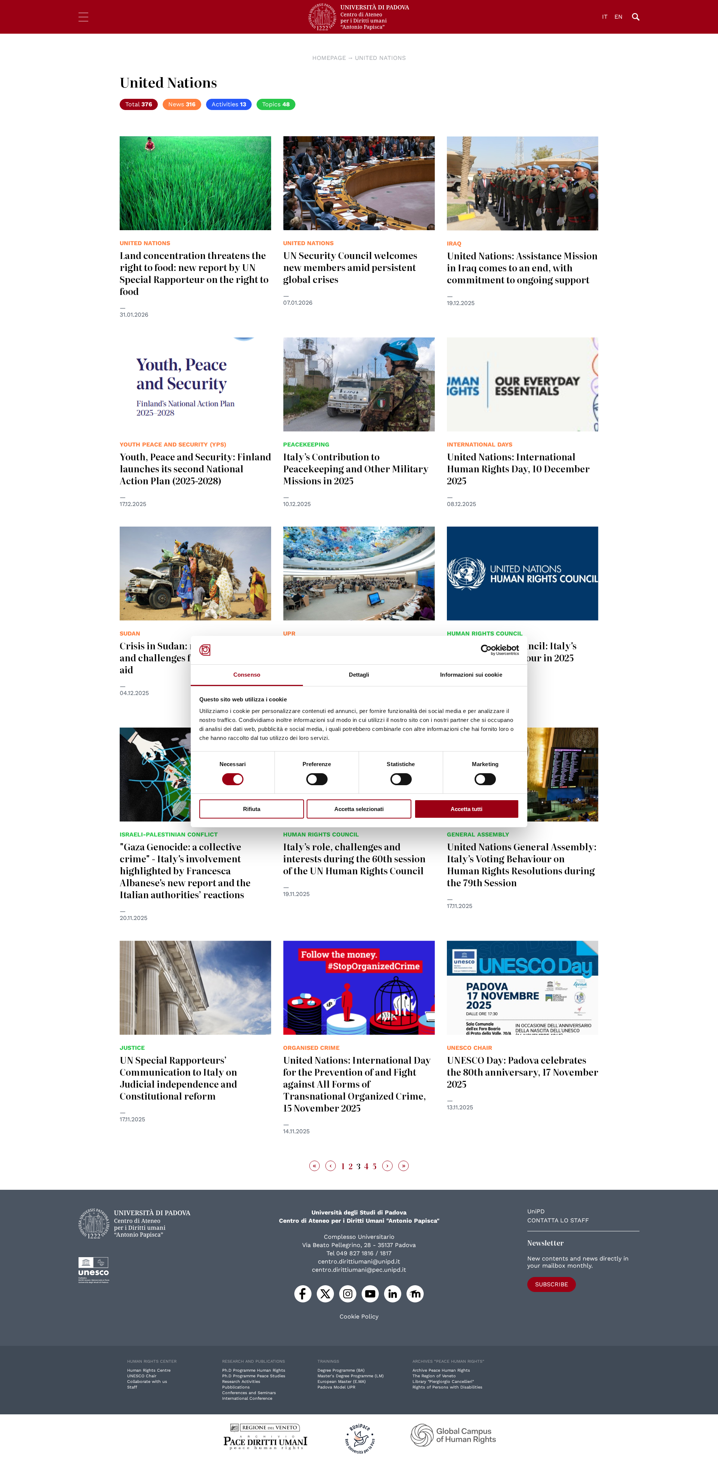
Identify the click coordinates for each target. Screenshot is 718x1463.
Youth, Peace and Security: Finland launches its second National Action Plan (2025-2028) (195, 468)
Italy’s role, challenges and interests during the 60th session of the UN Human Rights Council (354, 858)
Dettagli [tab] (359, 674)
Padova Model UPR (336, 1387)
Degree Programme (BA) (341, 1370)
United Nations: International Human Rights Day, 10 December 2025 (518, 468)
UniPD (536, 1211)
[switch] (317, 779)
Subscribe (551, 1284)
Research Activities (241, 1381)
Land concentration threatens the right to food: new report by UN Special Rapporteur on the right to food (194, 273)
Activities (229, 104)
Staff (132, 1387)
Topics (276, 104)
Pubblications (236, 1387)
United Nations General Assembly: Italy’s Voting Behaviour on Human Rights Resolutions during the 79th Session (521, 864)
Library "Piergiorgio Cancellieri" (443, 1381)
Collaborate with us (147, 1381)
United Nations (380, 57)
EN (618, 16)
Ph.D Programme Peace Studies (253, 1376)
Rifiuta (251, 809)
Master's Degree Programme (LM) (350, 1376)
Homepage (329, 57)
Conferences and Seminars (249, 1392)
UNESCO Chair (141, 1376)
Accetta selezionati (359, 809)
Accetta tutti (466, 809)
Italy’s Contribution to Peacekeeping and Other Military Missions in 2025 (356, 468)
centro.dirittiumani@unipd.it (359, 1261)
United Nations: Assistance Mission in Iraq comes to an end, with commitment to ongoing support (522, 267)
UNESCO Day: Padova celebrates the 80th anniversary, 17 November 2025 (522, 1071)
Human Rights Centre (149, 1370)
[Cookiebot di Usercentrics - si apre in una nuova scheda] (486, 650)
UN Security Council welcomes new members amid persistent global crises (350, 267)
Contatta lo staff (558, 1220)
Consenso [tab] (246, 674)
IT (605, 16)
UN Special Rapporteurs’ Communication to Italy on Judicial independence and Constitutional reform (178, 1077)
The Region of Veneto (434, 1376)
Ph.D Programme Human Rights (253, 1370)
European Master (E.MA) (341, 1381)
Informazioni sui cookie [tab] (471, 674)
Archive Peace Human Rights (441, 1370)
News (182, 104)
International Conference (247, 1398)
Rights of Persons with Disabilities (447, 1387)
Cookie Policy (359, 1317)
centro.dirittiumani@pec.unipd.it (359, 1269)
